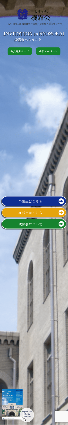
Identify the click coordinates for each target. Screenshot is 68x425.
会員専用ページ (19, 51)
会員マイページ (48, 51)
